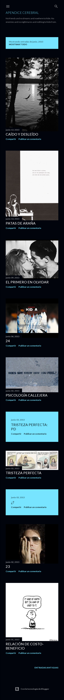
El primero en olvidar (27, 282)
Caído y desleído (22, 134)
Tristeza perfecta (23, 473)
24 (8, 341)
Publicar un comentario (29, 139)
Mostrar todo (18, 44)
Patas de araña (21, 223)
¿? (12, 502)
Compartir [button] (11, 139)
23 (8, 566)
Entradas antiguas (46, 667)
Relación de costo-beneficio (25, 646)
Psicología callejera (26, 395)
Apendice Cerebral (22, 13)
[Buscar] (56, 5)
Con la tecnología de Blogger (35, 689)
